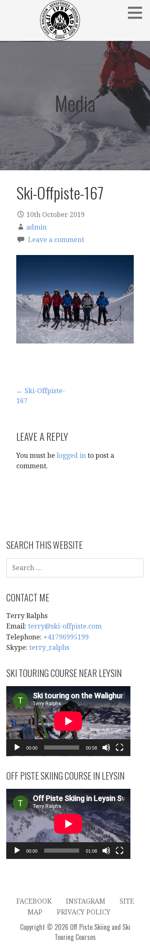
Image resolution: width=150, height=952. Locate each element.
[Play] (17, 747)
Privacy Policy (83, 912)
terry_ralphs (49, 648)
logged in (71, 456)
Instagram (85, 901)
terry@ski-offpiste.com (65, 626)
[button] (138, 12)
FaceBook (34, 901)
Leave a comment (56, 240)
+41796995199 (66, 637)
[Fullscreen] (119, 747)
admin (36, 227)
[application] (68, 721)
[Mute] (106, 747)
